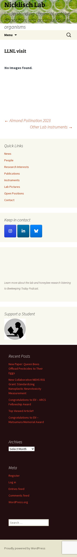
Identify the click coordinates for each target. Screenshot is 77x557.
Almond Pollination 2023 (27, 120)
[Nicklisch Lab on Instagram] (10, 231)
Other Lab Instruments (51, 126)
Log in (12, 482)
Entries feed (16, 489)
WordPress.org (18, 502)
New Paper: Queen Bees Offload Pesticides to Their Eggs (26, 368)
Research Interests (16, 167)
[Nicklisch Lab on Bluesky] (36, 231)
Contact (9, 200)
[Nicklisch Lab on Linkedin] (23, 231)
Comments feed (19, 495)
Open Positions (14, 193)
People (8, 160)
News (7, 154)
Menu (8, 35)
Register (14, 476)
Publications (12, 173)
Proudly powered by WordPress (24, 548)
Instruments (12, 180)
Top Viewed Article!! (21, 411)
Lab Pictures (12, 187)
